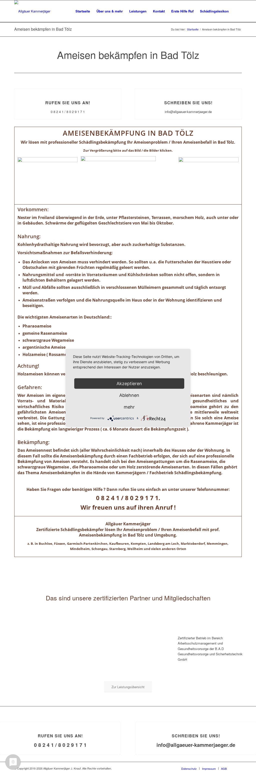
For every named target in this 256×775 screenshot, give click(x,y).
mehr (129, 406)
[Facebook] (238, 768)
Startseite (192, 29)
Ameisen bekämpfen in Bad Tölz (43, 29)
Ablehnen (129, 395)
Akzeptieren (129, 383)
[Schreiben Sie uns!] (188, 89)
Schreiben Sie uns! (188, 103)
